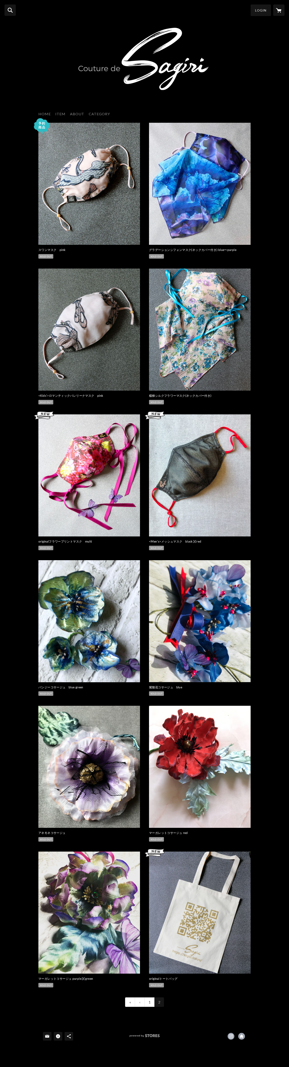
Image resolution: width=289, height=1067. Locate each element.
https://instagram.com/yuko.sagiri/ (231, 1036)
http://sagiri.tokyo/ (241, 1036)
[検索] (10, 10)
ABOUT (77, 114)
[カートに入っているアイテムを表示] (278, 10)
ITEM (60, 114)
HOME (44, 114)
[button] (261, 10)
